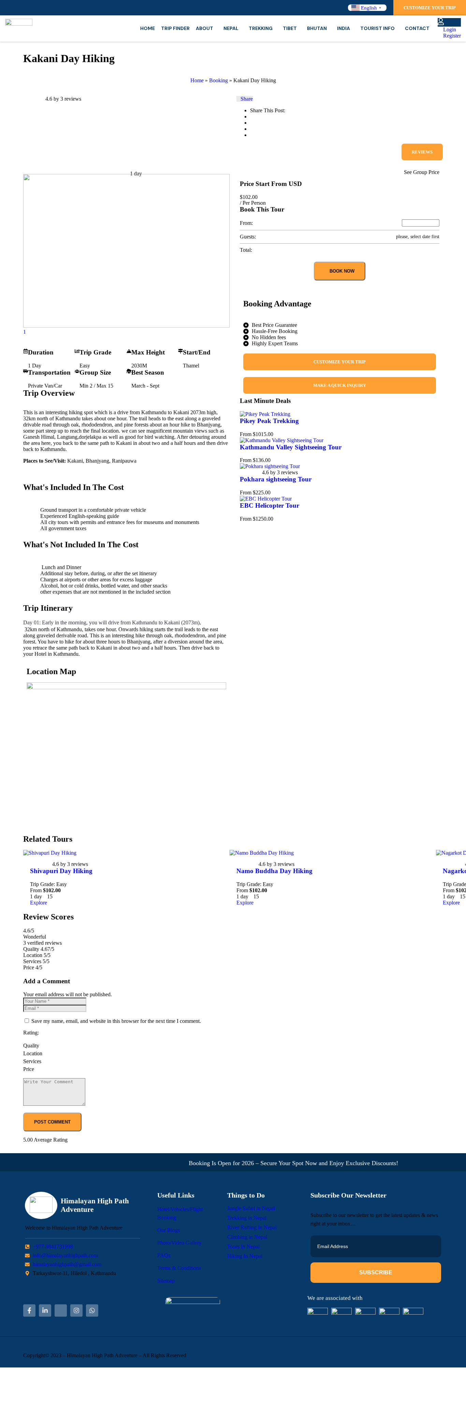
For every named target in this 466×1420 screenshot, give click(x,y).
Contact (417, 28)
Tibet (290, 28)
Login (449, 29)
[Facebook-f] (29, 1310)
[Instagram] (76, 1310)
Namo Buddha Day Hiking (274, 870)
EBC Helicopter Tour (269, 505)
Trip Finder (175, 28)
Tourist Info (377, 28)
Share (247, 99)
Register (451, 36)
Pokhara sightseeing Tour (275, 479)
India (343, 28)
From (245, 434)
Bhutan (317, 28)
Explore (38, 902)
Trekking (261, 28)
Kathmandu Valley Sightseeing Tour (290, 447)
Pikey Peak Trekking (269, 420)
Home (147, 28)
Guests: (248, 237)
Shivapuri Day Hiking (61, 870)
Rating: (31, 1032)
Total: (246, 250)
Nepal (230, 28)
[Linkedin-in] (45, 1310)
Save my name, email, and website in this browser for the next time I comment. (116, 1021)
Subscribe (375, 1272)
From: (246, 223)
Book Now (341, 271)
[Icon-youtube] (61, 1310)
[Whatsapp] (92, 1310)
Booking (218, 80)
